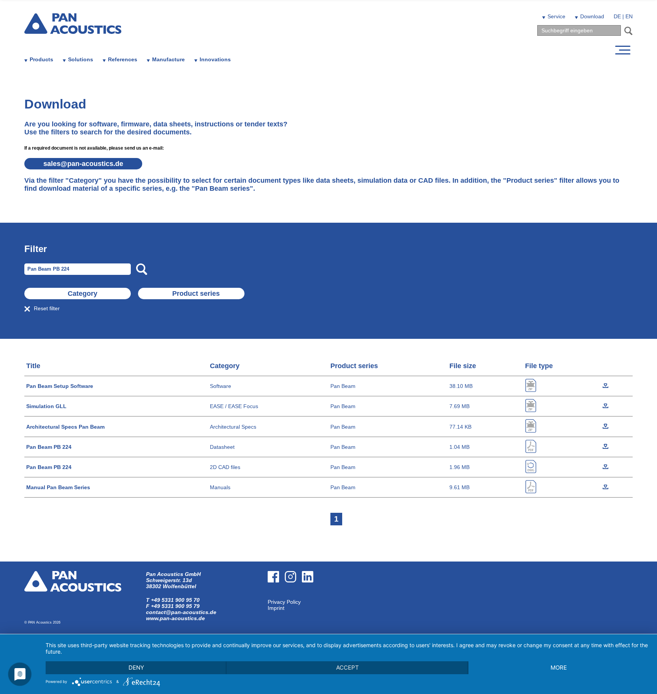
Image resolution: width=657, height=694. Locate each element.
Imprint (276, 608)
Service (556, 16)
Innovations (215, 59)
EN (629, 16)
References (122, 59)
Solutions (80, 59)
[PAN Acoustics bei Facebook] (276, 596)
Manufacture (168, 59)
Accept (347, 667)
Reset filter (47, 308)
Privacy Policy (284, 602)
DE (617, 16)
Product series (196, 293)
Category (82, 293)
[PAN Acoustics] (72, 29)
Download (592, 16)
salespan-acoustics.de (83, 164)
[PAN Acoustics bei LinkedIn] (310, 596)
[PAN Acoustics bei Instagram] (293, 596)
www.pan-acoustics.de (175, 618)
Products (41, 59)
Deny (136, 667)
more (559, 667)
